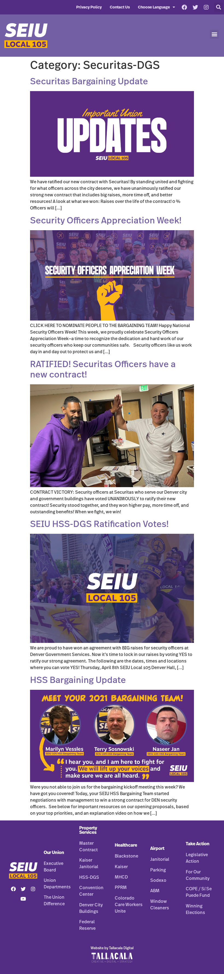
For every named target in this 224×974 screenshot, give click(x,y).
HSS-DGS (89, 877)
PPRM (121, 887)
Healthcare (126, 845)
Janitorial (159, 859)
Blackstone (126, 856)
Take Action (198, 844)
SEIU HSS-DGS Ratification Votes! (99, 524)
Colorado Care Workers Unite (129, 904)
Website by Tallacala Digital (112, 948)
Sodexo (158, 880)
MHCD (121, 877)
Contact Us (120, 7)
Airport (157, 848)
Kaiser (121, 867)
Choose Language (154, 7)
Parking (158, 870)
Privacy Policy (89, 7)
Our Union (54, 852)
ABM (155, 891)
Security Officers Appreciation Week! (105, 220)
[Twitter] (195, 7)
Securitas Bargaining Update (89, 81)
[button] (218, 7)
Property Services (88, 830)
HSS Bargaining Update (78, 680)
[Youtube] (23, 899)
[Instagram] (206, 7)
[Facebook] (184, 7)
